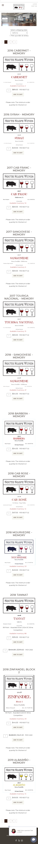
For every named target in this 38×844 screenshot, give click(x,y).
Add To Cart (18, 94)
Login (35, 4)
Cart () (34, 6)
